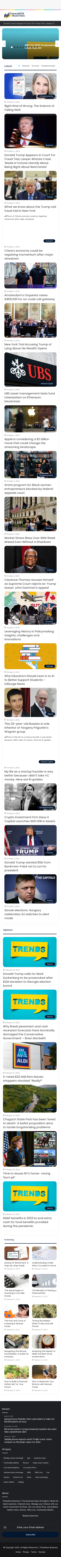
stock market (9, 1482)
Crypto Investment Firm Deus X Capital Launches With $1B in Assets (29, 819)
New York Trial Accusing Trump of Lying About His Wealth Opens (27, 346)
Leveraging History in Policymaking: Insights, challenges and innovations (29, 635)
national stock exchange (13, 1472)
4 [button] (20, 47)
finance (26, 1463)
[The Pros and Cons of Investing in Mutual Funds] (16, 1311)
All (19, 66)
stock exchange (41, 1477)
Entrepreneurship (48, 66)
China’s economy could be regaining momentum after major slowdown (28, 255)
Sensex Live (18, 1477)
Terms (33, 1552)
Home (18, 1552)
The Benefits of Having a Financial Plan (44, 1292)
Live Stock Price (29, 1467)
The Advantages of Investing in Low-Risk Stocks (14, 1293)
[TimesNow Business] (13, 15)
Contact (41, 1552)
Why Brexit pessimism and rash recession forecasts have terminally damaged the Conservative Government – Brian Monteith (28, 1032)
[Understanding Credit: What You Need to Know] (44, 1253)
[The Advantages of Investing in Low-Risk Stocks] (16, 1281)
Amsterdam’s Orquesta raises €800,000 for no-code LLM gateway (29, 297)
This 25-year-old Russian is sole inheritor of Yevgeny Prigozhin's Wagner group (27, 728)
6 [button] (26, 47)
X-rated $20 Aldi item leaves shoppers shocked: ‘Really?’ (23, 1079)
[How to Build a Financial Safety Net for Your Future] (16, 1372)
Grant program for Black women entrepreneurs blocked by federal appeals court (28, 489)
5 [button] (23, 47)
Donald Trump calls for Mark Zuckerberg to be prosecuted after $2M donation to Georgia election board (28, 980)
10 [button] (37, 47)
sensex (6, 1477)
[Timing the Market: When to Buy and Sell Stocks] (44, 1311)
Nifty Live (39, 1472)
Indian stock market (40, 1463)
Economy (35, 66)
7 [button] (28, 47)
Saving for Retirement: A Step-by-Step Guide (16, 1264)
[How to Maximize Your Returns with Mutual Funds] (44, 1372)
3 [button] (17, 47)
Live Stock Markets (11, 1467)
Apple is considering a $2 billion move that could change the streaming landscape (26, 443)
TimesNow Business (49, 1547)
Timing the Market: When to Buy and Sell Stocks (42, 1323)
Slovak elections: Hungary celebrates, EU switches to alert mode (26, 914)
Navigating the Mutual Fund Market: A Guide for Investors (16, 1354)
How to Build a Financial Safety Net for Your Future (15, 1384)
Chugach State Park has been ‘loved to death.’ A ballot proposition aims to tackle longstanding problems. (29, 1123)
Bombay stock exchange (13, 1458)
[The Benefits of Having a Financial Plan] (44, 1281)
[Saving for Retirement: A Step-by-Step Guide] (16, 1253)
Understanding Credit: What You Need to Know (44, 1264)
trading (21, 1482)
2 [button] (14, 47)
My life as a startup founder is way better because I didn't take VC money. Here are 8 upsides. (28, 775)
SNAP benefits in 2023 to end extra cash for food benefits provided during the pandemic (27, 1222)
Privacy (26, 1552)
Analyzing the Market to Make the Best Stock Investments (43, 1354)
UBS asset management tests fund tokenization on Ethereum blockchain (29, 397)
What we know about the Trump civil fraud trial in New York (30, 209)
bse (28, 1458)
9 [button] (34, 47)
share (29, 1477)
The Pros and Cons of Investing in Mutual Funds (15, 1323)
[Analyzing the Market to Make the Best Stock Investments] (44, 1342)
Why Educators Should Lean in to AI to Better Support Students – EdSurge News (29, 680)
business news (40, 1458)
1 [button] (12, 47)
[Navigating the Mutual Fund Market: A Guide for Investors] (16, 1342)
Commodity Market (11, 1463)
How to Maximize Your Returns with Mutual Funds (43, 1384)
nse (48, 1472)
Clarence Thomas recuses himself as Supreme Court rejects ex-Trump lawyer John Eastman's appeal (30, 584)
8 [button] (31, 47)
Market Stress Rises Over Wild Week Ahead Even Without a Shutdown (29, 540)
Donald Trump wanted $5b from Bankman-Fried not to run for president (27, 866)
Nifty (29, 1472)
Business (26, 66)
